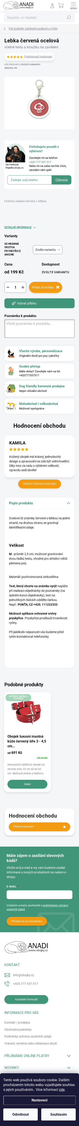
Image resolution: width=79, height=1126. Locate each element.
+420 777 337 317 (25, 983)
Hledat (69, 17)
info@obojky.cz (23, 975)
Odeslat (62, 180)
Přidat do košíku (43, 287)
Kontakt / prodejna (17, 1022)
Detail (27, 784)
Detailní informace (18, 227)
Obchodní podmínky (18, 1029)
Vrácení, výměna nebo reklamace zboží (30, 1043)
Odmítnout (20, 1114)
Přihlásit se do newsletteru (26, 921)
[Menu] (73, 5)
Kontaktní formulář (26, 999)
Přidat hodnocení (23, 826)
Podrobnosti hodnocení (38, 56)
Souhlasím (58, 1114)
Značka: (10, 68)
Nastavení (39, 1100)
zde (62, 1090)
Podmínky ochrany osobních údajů (27, 1036)
